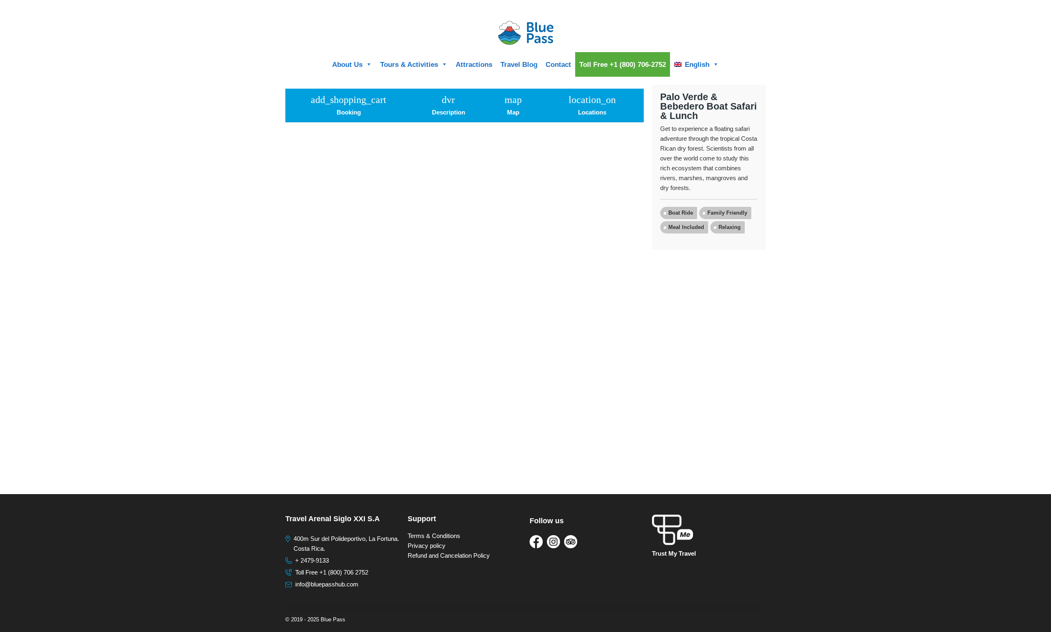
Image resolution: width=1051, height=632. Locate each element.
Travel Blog (518, 64)
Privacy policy (426, 545)
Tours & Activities (409, 64)
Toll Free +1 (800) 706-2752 (622, 64)
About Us (347, 64)
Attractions (474, 64)
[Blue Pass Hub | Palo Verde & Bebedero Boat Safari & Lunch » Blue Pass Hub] (525, 33)
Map (513, 105)
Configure (753, 7)
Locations (592, 105)
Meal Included (686, 227)
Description (448, 105)
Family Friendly (727, 213)
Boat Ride (680, 213)
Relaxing (729, 227)
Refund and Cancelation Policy (449, 555)
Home (729, 7)
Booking (348, 105)
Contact (558, 64)
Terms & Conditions (434, 535)
